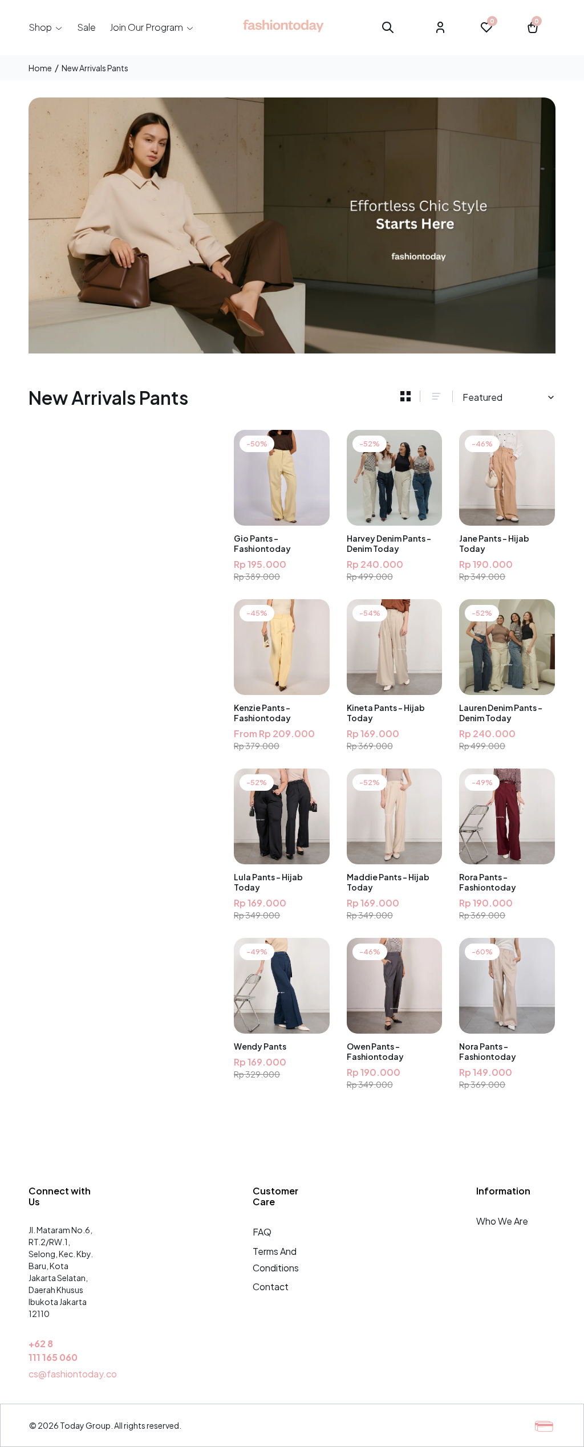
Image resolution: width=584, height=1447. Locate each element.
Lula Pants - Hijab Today (268, 882)
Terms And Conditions (276, 1259)
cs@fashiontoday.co (73, 1374)
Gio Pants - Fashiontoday (262, 543)
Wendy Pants (260, 1046)
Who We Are (502, 1221)
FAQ (262, 1232)
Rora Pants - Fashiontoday (487, 882)
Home (40, 68)
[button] (46, 27)
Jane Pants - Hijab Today (494, 543)
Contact (271, 1286)
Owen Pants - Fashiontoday (375, 1051)
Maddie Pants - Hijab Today (388, 882)
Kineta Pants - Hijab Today (386, 712)
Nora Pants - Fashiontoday (487, 1051)
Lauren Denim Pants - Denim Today (500, 712)
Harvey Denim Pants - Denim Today (389, 543)
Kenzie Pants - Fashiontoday (262, 712)
